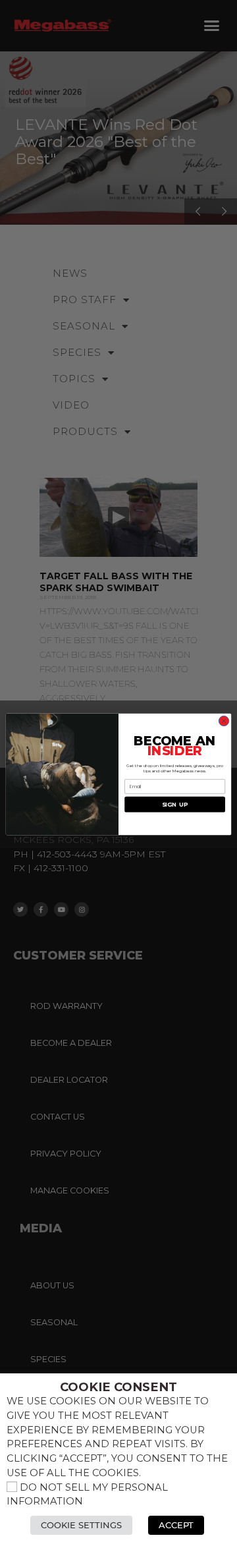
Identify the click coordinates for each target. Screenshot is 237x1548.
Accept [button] (176, 1525)
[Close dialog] (223, 721)
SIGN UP (175, 804)
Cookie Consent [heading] (118, 1387)
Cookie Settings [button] (81, 1525)
